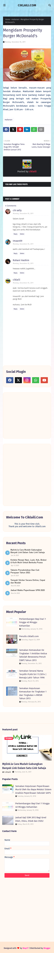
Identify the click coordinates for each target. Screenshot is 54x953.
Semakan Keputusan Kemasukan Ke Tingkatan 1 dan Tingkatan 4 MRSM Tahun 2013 (32, 693)
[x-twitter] (18, 380)
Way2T (25, 948)
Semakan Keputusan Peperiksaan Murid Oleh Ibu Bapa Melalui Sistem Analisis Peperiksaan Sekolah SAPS (33, 789)
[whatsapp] (35, 380)
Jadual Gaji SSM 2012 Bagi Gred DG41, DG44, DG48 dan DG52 (30, 819)
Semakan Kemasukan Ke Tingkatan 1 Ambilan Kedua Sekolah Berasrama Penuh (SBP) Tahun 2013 (33, 655)
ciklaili (32, 171)
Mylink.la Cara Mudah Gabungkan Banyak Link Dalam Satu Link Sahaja (24, 766)
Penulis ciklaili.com (29, 636)
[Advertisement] (28, 415)
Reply (15, 234)
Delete (22, 234)
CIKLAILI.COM (27, 5)
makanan (15, 19)
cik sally (17, 210)
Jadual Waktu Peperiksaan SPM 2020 (27, 590)
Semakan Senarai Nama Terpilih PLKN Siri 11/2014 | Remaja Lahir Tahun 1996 (32, 674)
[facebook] (9, 380)
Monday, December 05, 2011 (23, 214)
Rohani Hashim (21, 260)
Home (7, 19)
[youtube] (44, 380)
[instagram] (27, 380)
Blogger (47, 948)
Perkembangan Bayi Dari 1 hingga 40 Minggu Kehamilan (32, 622)
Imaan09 (17, 240)
